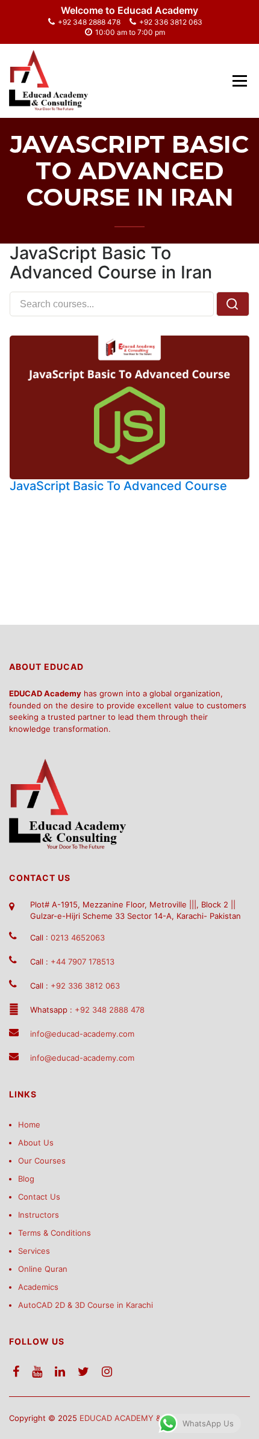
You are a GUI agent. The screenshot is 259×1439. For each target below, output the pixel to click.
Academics (38, 1287)
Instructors (38, 1215)
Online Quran (42, 1269)
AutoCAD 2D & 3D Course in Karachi (85, 1305)
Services (34, 1251)
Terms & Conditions (54, 1233)
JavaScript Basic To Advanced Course (118, 486)
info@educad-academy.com (82, 1034)
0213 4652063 (78, 937)
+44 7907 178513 (82, 961)
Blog (26, 1178)
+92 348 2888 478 (89, 21)
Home (29, 1124)
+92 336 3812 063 (170, 21)
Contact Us (39, 1196)
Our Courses (42, 1160)
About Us (36, 1142)
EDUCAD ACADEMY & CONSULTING (147, 1418)
